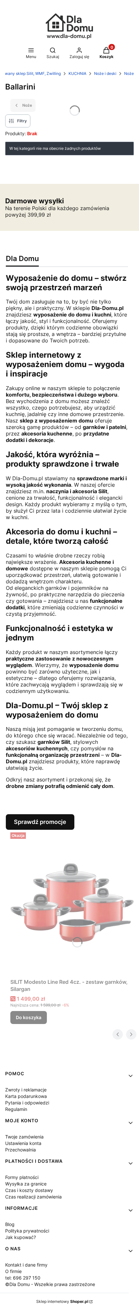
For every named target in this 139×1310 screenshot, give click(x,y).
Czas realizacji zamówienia (33, 1196)
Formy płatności (21, 1177)
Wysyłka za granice (26, 1183)
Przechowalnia (20, 1149)
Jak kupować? (20, 1237)
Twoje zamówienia (24, 1136)
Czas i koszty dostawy (29, 1190)
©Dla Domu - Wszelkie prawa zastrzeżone (50, 1284)
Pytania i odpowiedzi (27, 1102)
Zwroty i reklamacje (26, 1089)
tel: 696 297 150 (22, 1277)
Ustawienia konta (23, 1143)
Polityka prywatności (27, 1230)
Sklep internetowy (62, 1301)
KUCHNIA (77, 73)
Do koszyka (28, 1017)
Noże (129, 73)
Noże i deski (105, 73)
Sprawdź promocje (40, 821)
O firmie (13, 1271)
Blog (10, 1224)
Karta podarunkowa (26, 1096)
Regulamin (16, 1109)
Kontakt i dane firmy (26, 1265)
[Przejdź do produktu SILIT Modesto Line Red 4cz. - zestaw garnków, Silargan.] (72, 903)
